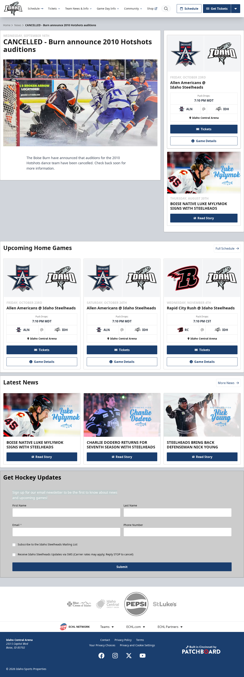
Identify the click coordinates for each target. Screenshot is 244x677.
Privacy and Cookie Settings (137, 645)
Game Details (206, 141)
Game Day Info (106, 8)
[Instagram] (115, 655)
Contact (105, 640)
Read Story (205, 218)
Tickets (52, 8)
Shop (150, 8)
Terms (140, 640)
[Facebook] (101, 655)
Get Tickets (219, 8)
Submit (122, 567)
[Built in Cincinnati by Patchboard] (201, 649)
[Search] (166, 8)
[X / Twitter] (129, 655)
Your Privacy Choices (102, 645)
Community (131, 8)
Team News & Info (76, 8)
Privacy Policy (123, 640)
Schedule (34, 8)
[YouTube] (142, 655)
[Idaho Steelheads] (13, 9)
